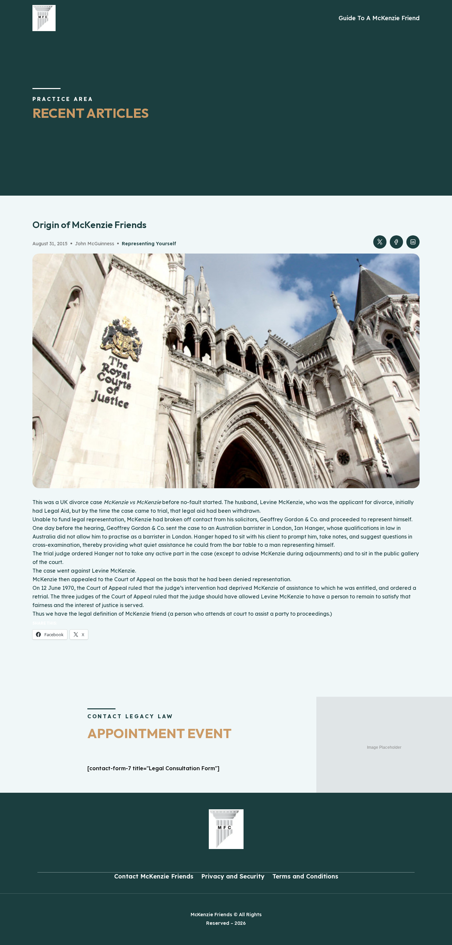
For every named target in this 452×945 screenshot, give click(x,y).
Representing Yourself (149, 244)
